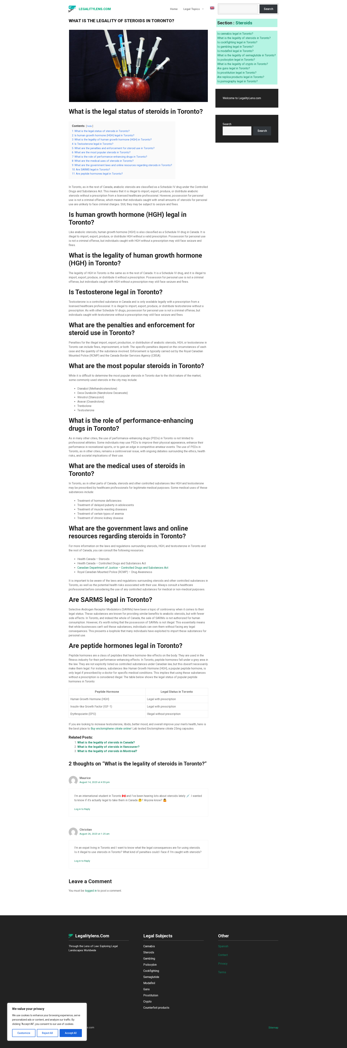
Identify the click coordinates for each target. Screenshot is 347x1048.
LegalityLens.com (95, 9)
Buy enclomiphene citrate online (111, 728)
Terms (222, 972)
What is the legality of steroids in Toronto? (244, 38)
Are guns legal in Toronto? (233, 68)
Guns (146, 989)
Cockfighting (151, 971)
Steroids (243, 22)
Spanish (223, 946)
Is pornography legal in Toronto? (237, 81)
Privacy (223, 963)
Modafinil (149, 983)
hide (89, 126)
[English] (210, 9)
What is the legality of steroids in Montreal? (107, 751)
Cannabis (149, 946)
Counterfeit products (156, 1007)
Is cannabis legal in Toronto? (235, 33)
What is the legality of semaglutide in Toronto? (246, 55)
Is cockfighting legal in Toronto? (237, 42)
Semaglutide (151, 977)
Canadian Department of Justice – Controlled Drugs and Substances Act (122, 567)
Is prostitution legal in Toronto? (236, 72)
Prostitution (150, 995)
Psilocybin (150, 964)
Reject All (47, 1033)
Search (268, 9)
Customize (23, 1033)
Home (174, 9)
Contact (223, 955)
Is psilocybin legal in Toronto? (236, 59)
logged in (91, 890)
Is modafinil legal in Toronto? (235, 51)
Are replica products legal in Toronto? (240, 77)
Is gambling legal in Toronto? (235, 46)
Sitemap (273, 1027)
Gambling (149, 958)
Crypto (147, 1001)
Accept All (71, 1033)
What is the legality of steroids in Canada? (106, 742)
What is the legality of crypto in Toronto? (242, 64)
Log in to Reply (82, 809)
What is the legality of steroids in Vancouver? (108, 746)
